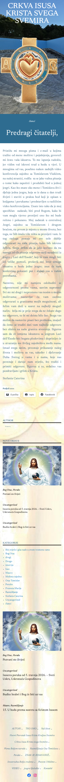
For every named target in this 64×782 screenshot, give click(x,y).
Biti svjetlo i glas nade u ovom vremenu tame (27, 550)
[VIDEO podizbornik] (20, 768)
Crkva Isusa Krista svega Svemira (32, 14)
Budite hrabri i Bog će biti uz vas (19, 527)
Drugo (8, 561)
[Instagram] (35, 775)
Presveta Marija (13, 588)
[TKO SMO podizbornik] (37, 729)
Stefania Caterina (14, 596)
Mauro (8, 573)
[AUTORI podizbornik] (22, 729)
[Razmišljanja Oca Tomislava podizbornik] (59, 748)
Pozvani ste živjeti (11, 494)
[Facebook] (29, 775)
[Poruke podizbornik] (21, 755)
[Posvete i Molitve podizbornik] (55, 762)
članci (32, 121)
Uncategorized (10, 505)
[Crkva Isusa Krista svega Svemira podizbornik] (48, 742)
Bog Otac (7, 490)
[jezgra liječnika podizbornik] (40, 768)
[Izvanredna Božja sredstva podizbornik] (34, 762)
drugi (8, 557)
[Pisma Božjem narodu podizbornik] (26, 748)
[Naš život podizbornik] (51, 729)
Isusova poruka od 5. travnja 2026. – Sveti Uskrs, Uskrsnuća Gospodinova (27, 510)
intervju (9, 565)
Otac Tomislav (12, 581)
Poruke (16, 490)
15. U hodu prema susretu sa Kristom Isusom (30, 710)
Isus (7, 569)
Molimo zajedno (13, 577)
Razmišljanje (11, 592)
